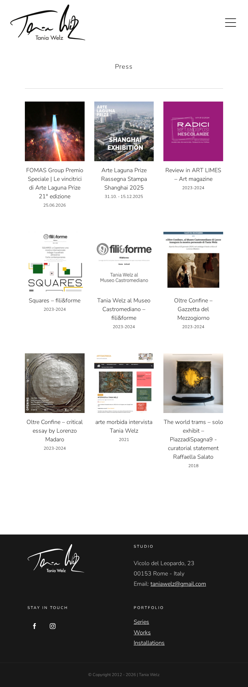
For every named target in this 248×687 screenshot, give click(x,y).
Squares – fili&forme (54, 300)
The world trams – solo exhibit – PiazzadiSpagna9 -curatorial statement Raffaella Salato (193, 439)
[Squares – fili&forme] (55, 261)
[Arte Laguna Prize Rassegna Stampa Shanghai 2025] (124, 131)
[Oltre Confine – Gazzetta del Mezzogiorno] (193, 261)
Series (141, 622)
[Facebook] (34, 626)
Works (142, 632)
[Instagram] (53, 626)
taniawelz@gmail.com (178, 584)
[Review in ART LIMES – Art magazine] (193, 131)
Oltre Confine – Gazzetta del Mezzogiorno (193, 309)
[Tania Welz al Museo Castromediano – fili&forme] (124, 261)
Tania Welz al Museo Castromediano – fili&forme (123, 309)
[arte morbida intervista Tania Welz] (124, 383)
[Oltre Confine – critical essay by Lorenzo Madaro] (55, 383)
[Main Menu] (230, 22)
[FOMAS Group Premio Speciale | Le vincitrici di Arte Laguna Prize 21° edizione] (55, 131)
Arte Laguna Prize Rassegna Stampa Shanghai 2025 (124, 178)
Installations (149, 643)
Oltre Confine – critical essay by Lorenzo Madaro (54, 430)
